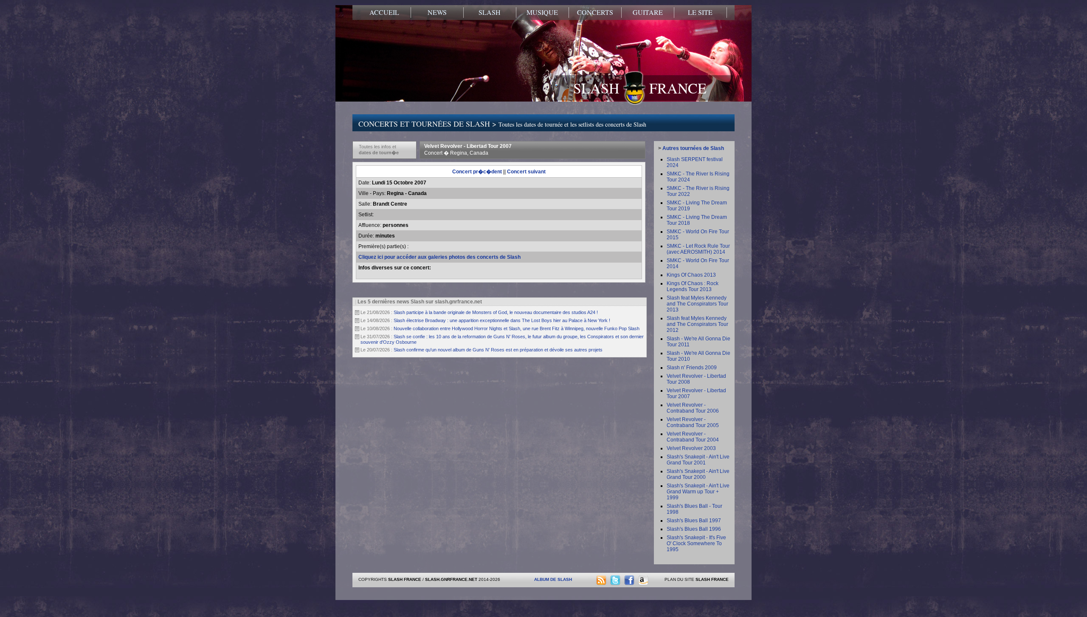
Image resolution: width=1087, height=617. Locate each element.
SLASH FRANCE (640, 88)
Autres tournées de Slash (693, 148)
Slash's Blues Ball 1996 (694, 529)
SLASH (490, 12)
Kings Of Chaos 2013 (691, 275)
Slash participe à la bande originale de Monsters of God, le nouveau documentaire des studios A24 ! (496, 312)
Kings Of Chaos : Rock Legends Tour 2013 (692, 286)
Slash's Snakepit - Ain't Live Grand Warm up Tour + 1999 (698, 492)
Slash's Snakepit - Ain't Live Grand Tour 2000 (698, 474)
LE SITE (700, 12)
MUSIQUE (542, 12)
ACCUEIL (384, 12)
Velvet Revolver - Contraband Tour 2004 (693, 437)
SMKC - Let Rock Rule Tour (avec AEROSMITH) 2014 (698, 249)
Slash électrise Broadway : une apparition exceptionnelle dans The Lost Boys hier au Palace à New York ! (502, 320)
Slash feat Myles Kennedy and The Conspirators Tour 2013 (697, 304)
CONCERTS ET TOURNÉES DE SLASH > (502, 124)
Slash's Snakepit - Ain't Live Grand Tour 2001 (698, 460)
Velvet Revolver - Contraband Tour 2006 (693, 408)
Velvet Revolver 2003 (691, 448)
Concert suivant (526, 172)
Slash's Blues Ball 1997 (694, 521)
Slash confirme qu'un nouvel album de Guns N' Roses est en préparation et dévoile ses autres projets (498, 349)
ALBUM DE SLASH (553, 579)
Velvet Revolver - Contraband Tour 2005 (693, 422)
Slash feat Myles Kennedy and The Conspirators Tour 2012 (697, 324)
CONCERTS (595, 12)
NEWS (437, 12)
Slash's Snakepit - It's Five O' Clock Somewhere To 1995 (696, 543)
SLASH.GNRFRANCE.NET (451, 579)
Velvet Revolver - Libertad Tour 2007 (468, 149)
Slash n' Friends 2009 (692, 368)
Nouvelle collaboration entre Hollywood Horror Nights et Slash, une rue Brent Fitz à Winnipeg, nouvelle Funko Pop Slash (516, 328)
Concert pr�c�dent (477, 172)
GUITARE (648, 12)
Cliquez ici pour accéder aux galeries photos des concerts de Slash (439, 257)
